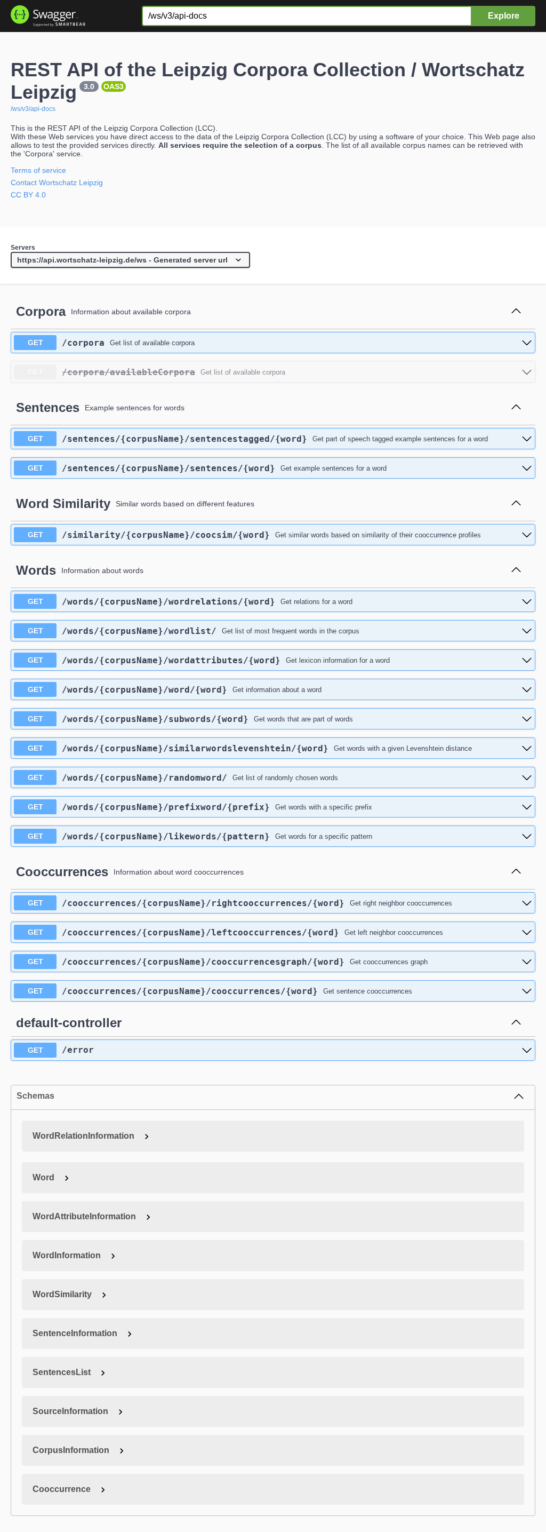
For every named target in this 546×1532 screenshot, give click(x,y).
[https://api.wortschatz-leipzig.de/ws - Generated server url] (130, 260)
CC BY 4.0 (28, 194)
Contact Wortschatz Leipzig (57, 182)
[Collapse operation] (516, 312)
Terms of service (38, 170)
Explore (503, 15)
